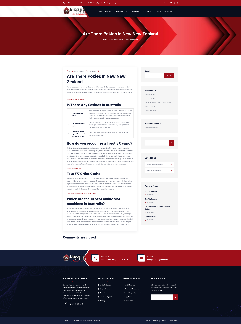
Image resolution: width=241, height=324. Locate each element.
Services (119, 11)
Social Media (128, 301)
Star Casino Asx (150, 94)
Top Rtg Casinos (150, 98)
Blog (127, 11)
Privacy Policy (173, 320)
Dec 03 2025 (150, 194)
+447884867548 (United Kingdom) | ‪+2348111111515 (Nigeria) (83, 3)
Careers (163, 320)
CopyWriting (128, 297)
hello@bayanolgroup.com (114, 3)
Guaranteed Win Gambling (75, 99)
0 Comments (92, 71)
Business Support (106, 297)
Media (157, 11)
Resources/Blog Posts (154, 170)
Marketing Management (132, 289)
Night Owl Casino (150, 106)
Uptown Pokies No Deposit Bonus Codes (158, 102)
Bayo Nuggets (146, 11)
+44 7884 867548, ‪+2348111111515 (114, 259)
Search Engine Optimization (133, 293)
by (69, 71)
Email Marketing (129, 285)
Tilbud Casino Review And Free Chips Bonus (81, 193)
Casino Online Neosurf (74, 168)
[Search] (171, 143)
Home (100, 11)
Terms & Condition (152, 320)
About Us (108, 11)
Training (102, 301)
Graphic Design (105, 289)
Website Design (105, 285)
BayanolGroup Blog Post (155, 164)
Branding (135, 11)
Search (147, 71)
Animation (103, 293)
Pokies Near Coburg (151, 110)
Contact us (168, 11)
